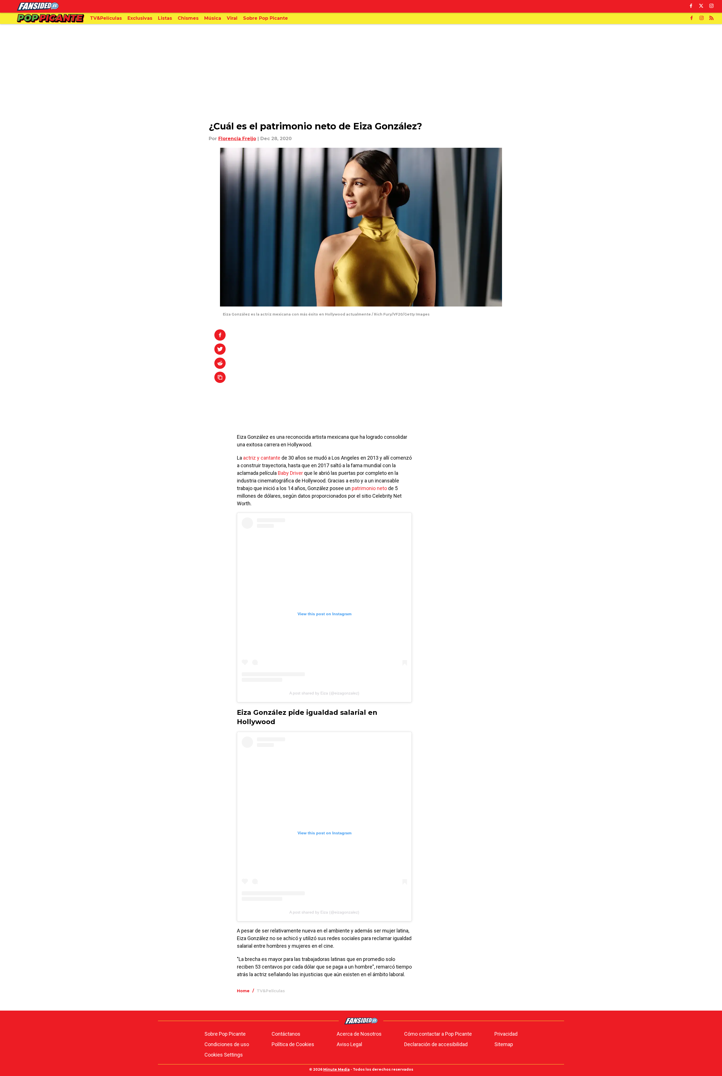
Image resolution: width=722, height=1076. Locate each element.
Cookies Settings (223, 1055)
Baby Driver (290, 473)
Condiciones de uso (226, 1044)
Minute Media (336, 1069)
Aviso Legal (349, 1044)
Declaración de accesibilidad (436, 1044)
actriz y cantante (261, 458)
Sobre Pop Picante (225, 1034)
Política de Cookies (293, 1044)
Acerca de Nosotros (359, 1034)
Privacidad (506, 1034)
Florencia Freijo (237, 138)
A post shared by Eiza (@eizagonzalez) (324, 693)
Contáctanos (286, 1034)
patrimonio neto (369, 488)
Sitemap (503, 1044)
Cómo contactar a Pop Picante (438, 1034)
